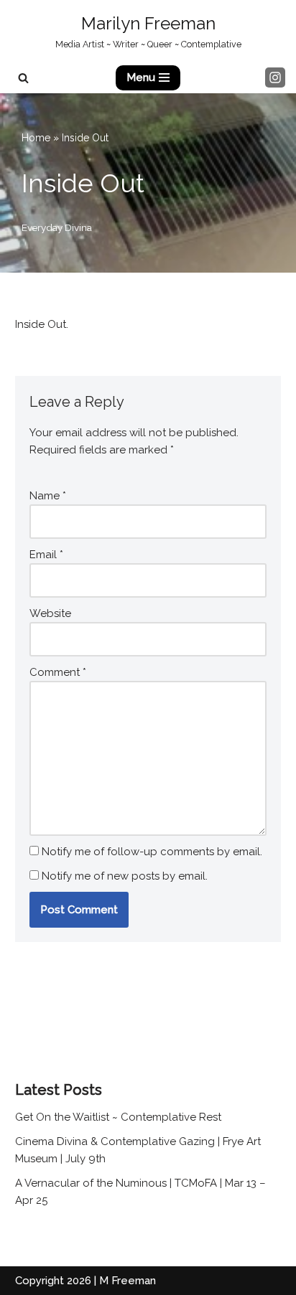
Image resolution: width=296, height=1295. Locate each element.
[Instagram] (275, 77)
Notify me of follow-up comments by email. (152, 851)
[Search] (23, 77)
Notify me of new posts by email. (125, 876)
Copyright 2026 (53, 1280)
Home (36, 137)
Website (50, 613)
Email (46, 554)
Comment (57, 672)
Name (47, 495)
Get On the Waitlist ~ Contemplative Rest (118, 1117)
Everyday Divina (57, 227)
